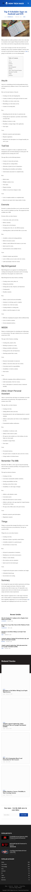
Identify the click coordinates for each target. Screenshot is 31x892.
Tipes (2, 634)
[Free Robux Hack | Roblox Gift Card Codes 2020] (5, 852)
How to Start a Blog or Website (15, 887)
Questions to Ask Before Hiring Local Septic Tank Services (13, 632)
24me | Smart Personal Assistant (15, 70)
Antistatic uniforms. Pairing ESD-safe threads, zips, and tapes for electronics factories (15, 639)
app (28, 599)
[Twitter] (10, 609)
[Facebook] (7, 609)
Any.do (10, 62)
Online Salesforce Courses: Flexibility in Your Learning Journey (14, 792)
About (6, 886)
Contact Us (11, 886)
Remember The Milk (13, 72)
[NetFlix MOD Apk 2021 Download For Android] (5, 845)
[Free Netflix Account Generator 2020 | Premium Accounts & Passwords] (5, 838)
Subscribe (24, 814)
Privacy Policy (22, 886)
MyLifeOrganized (12, 67)
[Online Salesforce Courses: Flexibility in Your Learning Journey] (15, 777)
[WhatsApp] (17, 609)
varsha (4, 728)
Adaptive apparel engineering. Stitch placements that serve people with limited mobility (14, 646)
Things (10, 73)
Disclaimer (16, 886)
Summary (11, 75)
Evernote (10, 65)
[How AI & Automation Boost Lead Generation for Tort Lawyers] (15, 744)
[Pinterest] (14, 609)
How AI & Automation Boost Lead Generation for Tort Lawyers (12, 759)
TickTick (10, 63)
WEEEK (10, 68)
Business (3, 641)
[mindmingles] (5, 17)
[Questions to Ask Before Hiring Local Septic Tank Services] (15, 676)
